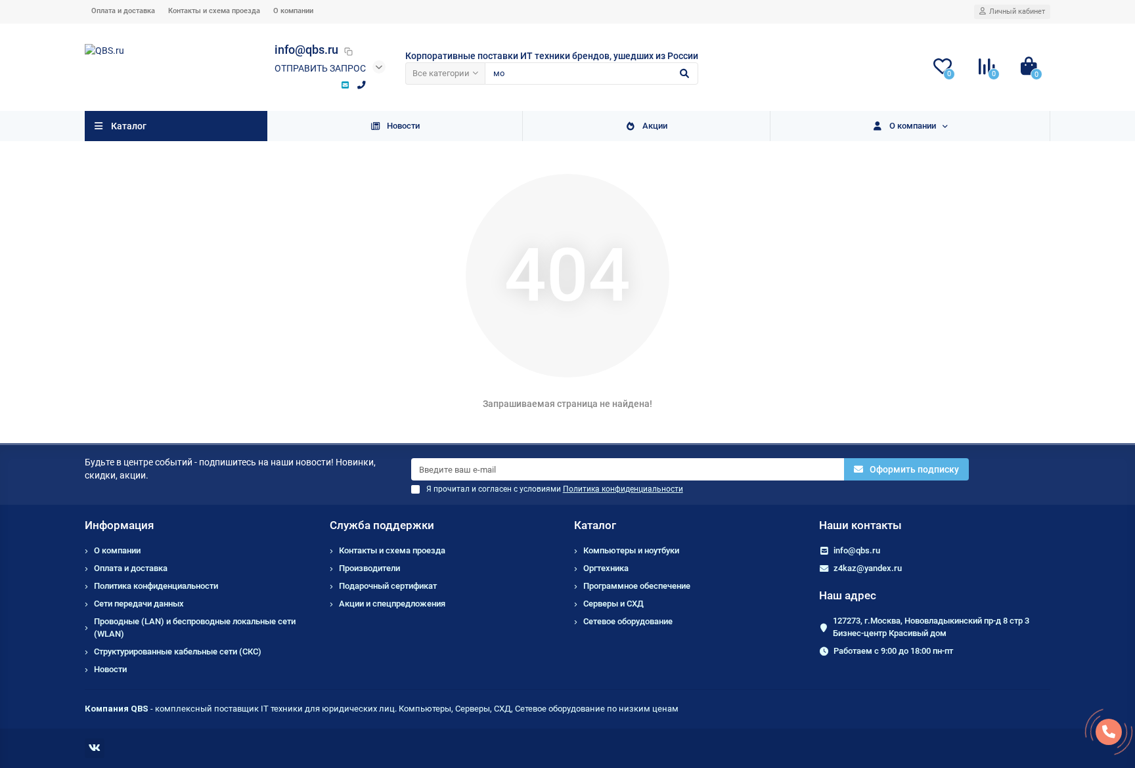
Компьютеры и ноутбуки (631, 550)
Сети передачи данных (139, 603)
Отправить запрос (320, 68)
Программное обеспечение (636, 586)
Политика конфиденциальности (156, 586)
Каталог (595, 525)
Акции (654, 126)
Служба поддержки (382, 525)
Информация (119, 525)
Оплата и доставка (123, 11)
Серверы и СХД (613, 603)
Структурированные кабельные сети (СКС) (177, 651)
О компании (293, 11)
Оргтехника (606, 568)
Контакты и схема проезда (214, 11)
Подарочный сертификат (388, 586)
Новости (403, 126)
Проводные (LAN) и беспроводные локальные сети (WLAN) (195, 627)
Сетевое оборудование (628, 621)
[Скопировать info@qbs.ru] (348, 51)
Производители (369, 568)
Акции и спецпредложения (392, 603)
